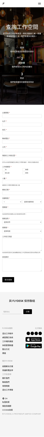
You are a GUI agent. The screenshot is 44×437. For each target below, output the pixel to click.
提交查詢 (8, 279)
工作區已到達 (7, 236)
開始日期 (6, 190)
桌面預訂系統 (7, 337)
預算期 (5, 227)
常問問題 (5, 386)
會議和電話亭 (7, 370)
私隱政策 (5, 402)
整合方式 (5, 349)
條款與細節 (6, 406)
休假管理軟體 (7, 345)
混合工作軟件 (7, 333)
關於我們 (5, 378)
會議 (26, 169)
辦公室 (7, 173)
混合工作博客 (7, 390)
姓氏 (4, 130)
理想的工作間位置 (9, 155)
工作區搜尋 (6, 374)
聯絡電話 (6, 138)
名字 (4, 121)
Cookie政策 (7, 410)
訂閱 (27, 311)
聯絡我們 (5, 382)
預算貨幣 (6, 218)
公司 (4, 147)
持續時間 (6, 198)
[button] (22, 90)
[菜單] (39, 4)
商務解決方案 (7, 366)
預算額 (5, 207)
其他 (26, 173)
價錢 (4, 353)
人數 (4, 178)
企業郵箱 (6, 113)
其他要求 (5, 257)
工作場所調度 (7, 341)
